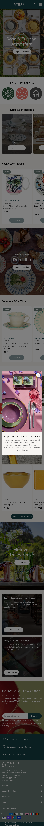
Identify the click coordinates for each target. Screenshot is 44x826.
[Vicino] (38, 375)
